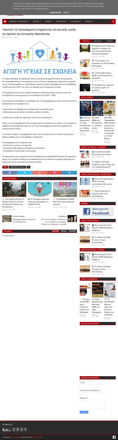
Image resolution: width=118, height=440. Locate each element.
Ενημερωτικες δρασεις (17, 167)
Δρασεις (36, 21)
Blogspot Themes (37, 437)
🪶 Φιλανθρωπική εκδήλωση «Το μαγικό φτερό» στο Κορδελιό (103, 87)
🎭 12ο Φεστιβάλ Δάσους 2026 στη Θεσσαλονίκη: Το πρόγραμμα (102, 75)
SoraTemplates (15, 437)
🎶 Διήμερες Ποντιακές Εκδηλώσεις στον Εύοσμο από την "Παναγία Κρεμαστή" (103, 164)
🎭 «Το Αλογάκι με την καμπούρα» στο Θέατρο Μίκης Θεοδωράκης (103, 63)
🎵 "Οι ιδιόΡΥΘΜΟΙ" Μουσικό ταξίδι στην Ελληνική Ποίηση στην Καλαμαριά (109, 307)
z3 (28, 167)
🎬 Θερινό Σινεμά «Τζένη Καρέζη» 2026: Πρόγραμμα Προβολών (102, 227)
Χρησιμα (88, 21)
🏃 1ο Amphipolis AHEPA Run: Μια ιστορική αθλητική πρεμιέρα (63, 201)
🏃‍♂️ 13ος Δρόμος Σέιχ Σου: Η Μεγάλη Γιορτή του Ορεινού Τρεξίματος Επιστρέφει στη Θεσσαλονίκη (13, 203)
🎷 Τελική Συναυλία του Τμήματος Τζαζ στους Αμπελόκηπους (101, 193)
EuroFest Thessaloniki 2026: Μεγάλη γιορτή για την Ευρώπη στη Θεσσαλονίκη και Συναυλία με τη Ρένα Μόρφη (109, 128)
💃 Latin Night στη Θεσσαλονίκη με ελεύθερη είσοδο (97, 123)
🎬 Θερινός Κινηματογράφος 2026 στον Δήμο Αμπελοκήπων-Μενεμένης (103, 181)
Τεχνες (48, 21)
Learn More (55, 12)
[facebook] (114, 437)
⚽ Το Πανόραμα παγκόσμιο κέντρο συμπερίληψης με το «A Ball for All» (38, 201)
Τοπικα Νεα (61, 21)
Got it (66, 12)
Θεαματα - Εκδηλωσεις (18, 21)
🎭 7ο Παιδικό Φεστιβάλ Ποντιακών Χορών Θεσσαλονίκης (101, 240)
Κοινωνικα (75, 21)
